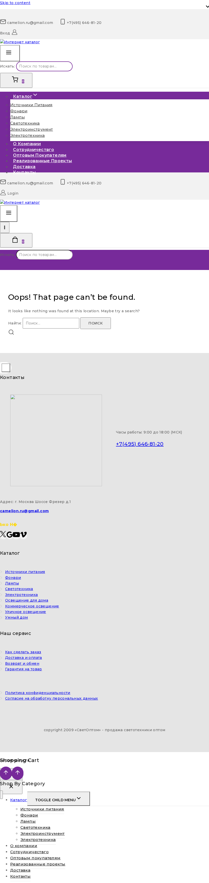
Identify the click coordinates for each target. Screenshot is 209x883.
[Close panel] (11, 787)
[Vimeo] (23, 536)
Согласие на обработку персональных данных (51, 698)
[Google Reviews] (10, 536)
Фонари (18, 110)
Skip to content (15, 3)
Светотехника (25, 123)
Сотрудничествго (29, 851)
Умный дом (16, 617)
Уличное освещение (25, 611)
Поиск (82, 67)
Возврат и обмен (22, 663)
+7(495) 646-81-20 (140, 444)
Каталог (18, 799)
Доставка (20, 870)
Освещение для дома (26, 600)
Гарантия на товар (23, 669)
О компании (23, 845)
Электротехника (27, 135)
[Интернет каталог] (20, 42)
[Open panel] (10, 53)
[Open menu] (4, 227)
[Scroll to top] (6, 773)
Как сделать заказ (23, 652)
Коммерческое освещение (32, 606)
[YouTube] (16, 536)
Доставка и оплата (23, 657)
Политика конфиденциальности (37, 692)
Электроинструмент (31, 129)
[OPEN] (6, 367)
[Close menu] (1, 795)
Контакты (24, 172)
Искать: (7, 66)
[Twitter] (3, 536)
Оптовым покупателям (35, 857)
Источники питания (31, 104)
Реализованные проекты (42, 160)
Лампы (17, 117)
